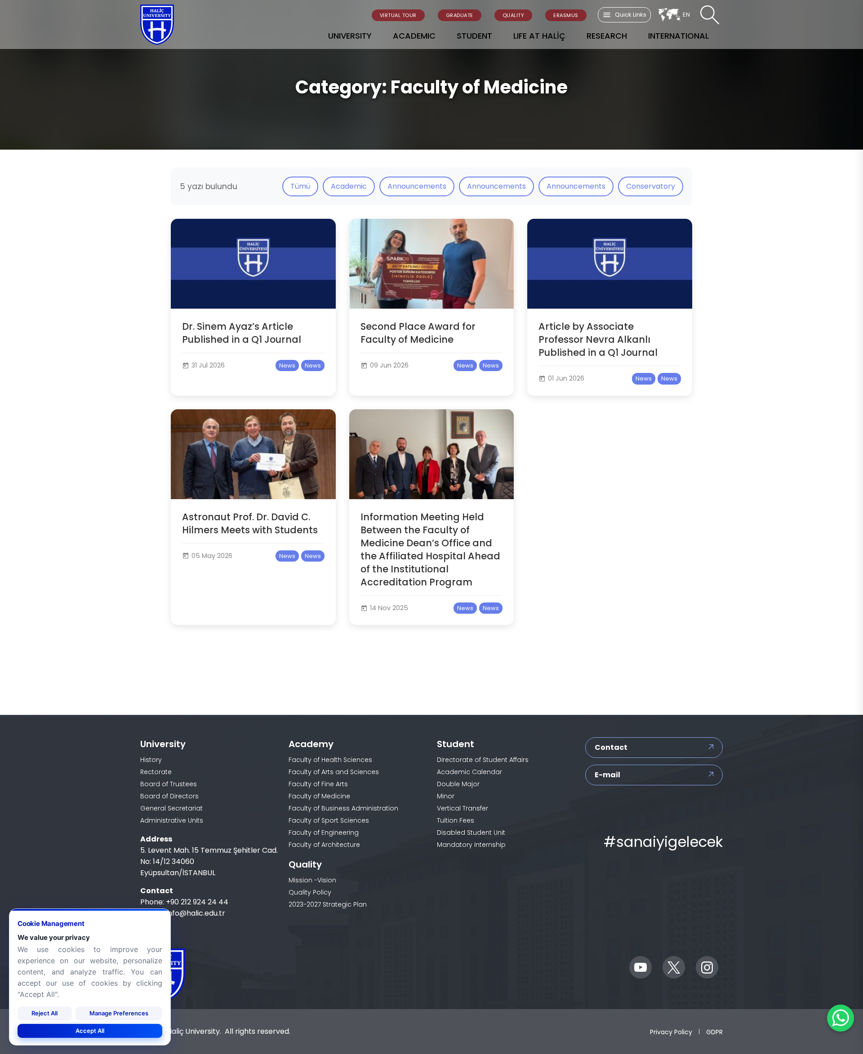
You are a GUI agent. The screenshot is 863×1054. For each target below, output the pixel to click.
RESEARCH (607, 35)
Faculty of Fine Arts (318, 783)
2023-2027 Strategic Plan (328, 904)
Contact (611, 747)
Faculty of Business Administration (343, 808)
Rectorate (156, 771)
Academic (349, 186)
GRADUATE (459, 15)
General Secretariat (171, 808)
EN (686, 14)
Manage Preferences (118, 1012)
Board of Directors (169, 796)
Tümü (300, 186)
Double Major (458, 783)
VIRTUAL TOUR (398, 15)
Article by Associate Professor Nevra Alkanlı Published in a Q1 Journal (598, 339)
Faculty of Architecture (324, 844)
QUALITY (514, 15)
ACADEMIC (414, 35)
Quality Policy (310, 892)
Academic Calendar (469, 771)
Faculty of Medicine (319, 796)
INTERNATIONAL (678, 35)
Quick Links (630, 14)
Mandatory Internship (471, 844)
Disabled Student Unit (471, 832)
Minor (445, 796)
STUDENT (474, 35)
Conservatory (650, 186)
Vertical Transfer (462, 808)
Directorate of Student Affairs (483, 759)
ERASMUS (565, 15)
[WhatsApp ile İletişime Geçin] (840, 1018)
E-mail (607, 775)
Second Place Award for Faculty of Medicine (418, 333)
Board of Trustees (168, 783)
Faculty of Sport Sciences (329, 820)
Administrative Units (171, 820)
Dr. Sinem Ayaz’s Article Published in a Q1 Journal (241, 333)
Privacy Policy (671, 1031)
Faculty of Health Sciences (330, 759)
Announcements (416, 186)
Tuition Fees (455, 820)
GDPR (714, 1031)
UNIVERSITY (350, 35)
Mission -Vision (312, 880)
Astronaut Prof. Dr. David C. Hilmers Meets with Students (250, 523)
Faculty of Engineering (324, 832)
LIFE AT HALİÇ (539, 35)
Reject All (44, 1012)
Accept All (90, 1030)
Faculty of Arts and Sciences (334, 771)
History (151, 759)
